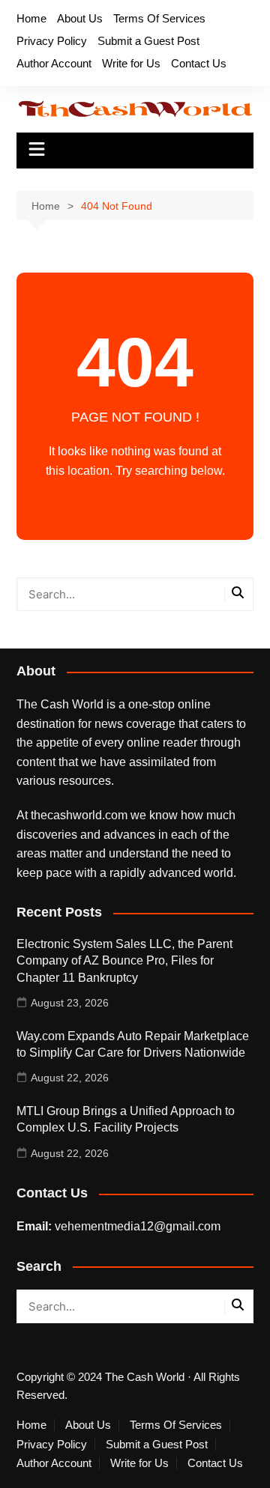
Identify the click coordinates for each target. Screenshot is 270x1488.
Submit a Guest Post (149, 40)
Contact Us (198, 63)
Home (31, 18)
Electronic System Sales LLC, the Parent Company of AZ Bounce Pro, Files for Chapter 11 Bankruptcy (124, 961)
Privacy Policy (51, 40)
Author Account (54, 63)
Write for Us (131, 63)
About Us (80, 18)
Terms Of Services (159, 18)
